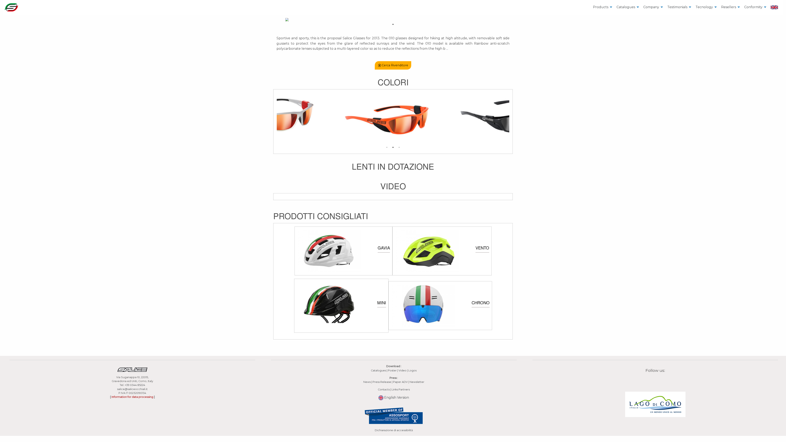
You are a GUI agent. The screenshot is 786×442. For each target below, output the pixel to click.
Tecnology (704, 7)
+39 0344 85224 (135, 385)
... (447, 49)
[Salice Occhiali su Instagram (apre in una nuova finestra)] (652, 380)
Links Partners (401, 389)
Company (651, 7)
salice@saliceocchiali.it (132, 389)
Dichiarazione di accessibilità (394, 430)
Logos (412, 370)
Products (600, 7)
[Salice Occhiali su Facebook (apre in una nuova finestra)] (647, 380)
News (367, 381)
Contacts (384, 389)
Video (403, 370)
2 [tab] (393, 147)
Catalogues (626, 7)
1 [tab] (393, 24)
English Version (396, 397)
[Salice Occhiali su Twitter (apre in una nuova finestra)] (663, 380)
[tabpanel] (393, 19)
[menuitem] (601, 7)
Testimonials (677, 7)
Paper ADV (400, 381)
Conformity (753, 7)
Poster (392, 370)
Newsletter (417, 381)
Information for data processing (132, 396)
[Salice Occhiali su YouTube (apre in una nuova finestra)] (658, 380)
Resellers (728, 7)
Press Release (382, 381)
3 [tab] (399, 147)
